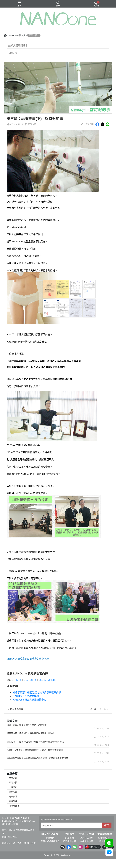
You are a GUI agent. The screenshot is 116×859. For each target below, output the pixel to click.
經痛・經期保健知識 (50, 841)
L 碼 (26, 680)
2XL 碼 (42, 680)
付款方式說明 (86, 834)
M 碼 (18, 680)
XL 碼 (33, 680)
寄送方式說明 (86, 838)
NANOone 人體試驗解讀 (26, 696)
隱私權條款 (104, 841)
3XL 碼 (52, 680)
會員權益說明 (104, 834)
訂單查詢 (69, 838)
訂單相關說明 (69, 841)
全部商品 (69, 834)
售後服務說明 (86, 841)
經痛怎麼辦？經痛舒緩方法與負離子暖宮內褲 (37, 692)
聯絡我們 (50, 838)
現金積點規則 (104, 838)
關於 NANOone (49, 834)
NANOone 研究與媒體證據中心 (29, 699)
